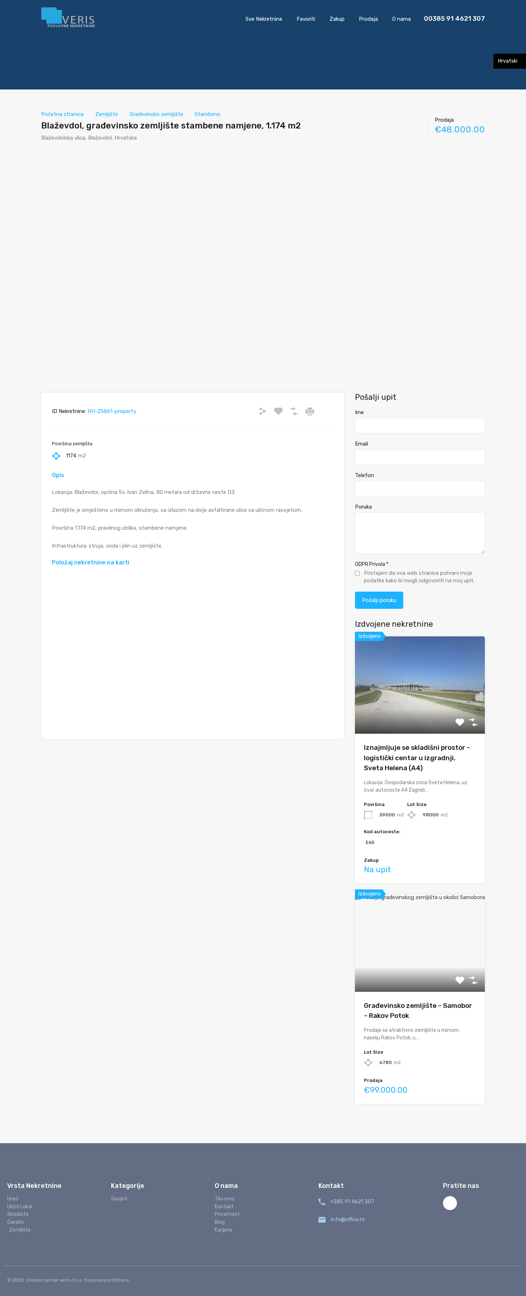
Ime (359, 412)
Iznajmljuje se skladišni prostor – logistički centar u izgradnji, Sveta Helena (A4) (417, 757)
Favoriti (306, 19)
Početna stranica (62, 114)
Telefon (364, 475)
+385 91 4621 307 (352, 1201)
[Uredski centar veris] (68, 18)
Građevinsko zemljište (156, 114)
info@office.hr (348, 1219)
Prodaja (368, 19)
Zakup (337, 19)
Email (361, 444)
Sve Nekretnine (263, 19)
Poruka (363, 507)
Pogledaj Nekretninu (419, 714)
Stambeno (207, 114)
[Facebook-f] (450, 1203)
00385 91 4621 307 (454, 19)
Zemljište (106, 114)
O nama (401, 19)
